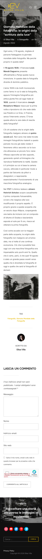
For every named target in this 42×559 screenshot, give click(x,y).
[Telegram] (26, 529)
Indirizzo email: (10, 433)
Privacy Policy (9, 551)
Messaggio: (9, 394)
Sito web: (8, 445)
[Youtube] (11, 529)
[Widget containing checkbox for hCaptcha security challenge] (21, 473)
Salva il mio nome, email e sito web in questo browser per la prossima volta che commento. (19, 461)
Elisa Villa (10, 39)
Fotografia (23, 39)
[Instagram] (6, 529)
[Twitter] (16, 529)
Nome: (6, 421)
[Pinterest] (21, 529)
